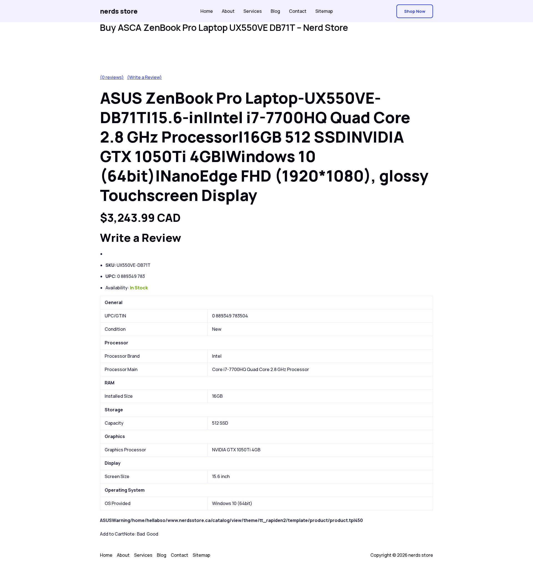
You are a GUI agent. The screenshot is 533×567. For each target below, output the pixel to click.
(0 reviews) (112, 77)
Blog (275, 11)
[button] (414, 11)
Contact (297, 11)
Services (252, 11)
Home (206, 11)
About (228, 11)
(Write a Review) (144, 77)
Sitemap (324, 11)
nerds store (119, 11)
